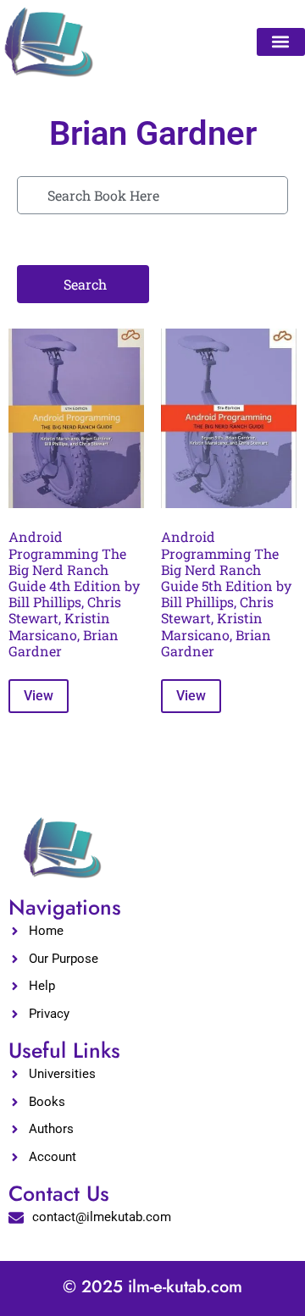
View (38, 696)
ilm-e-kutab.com (185, 1287)
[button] (281, 42)
